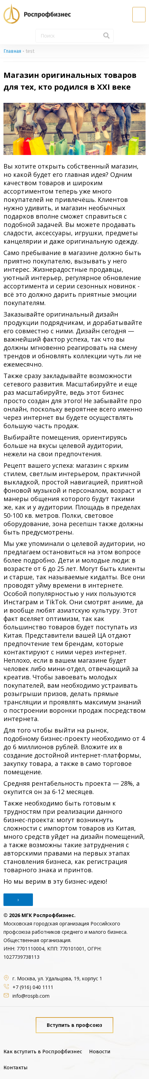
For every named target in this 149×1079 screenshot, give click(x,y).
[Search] (106, 35)
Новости (100, 1051)
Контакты (15, 1067)
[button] (139, 14)
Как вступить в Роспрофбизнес (42, 1051)
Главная (12, 51)
